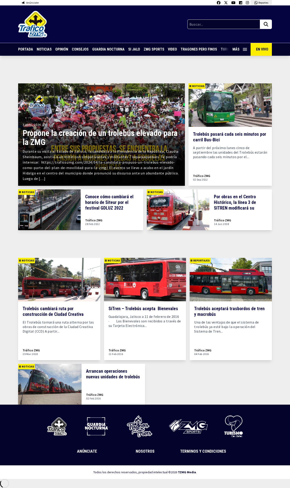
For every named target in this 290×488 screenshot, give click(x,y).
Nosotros (145, 451)
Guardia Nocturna (108, 49)
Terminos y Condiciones (203, 451)
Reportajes (201, 260)
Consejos (80, 49)
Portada (25, 49)
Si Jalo (134, 49)
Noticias (44, 49)
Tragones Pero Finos (199, 49)
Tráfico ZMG (201, 176)
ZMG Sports (154, 49)
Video (172, 49)
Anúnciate (87, 451)
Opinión (61, 49)
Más (235, 49)
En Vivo (262, 49)
